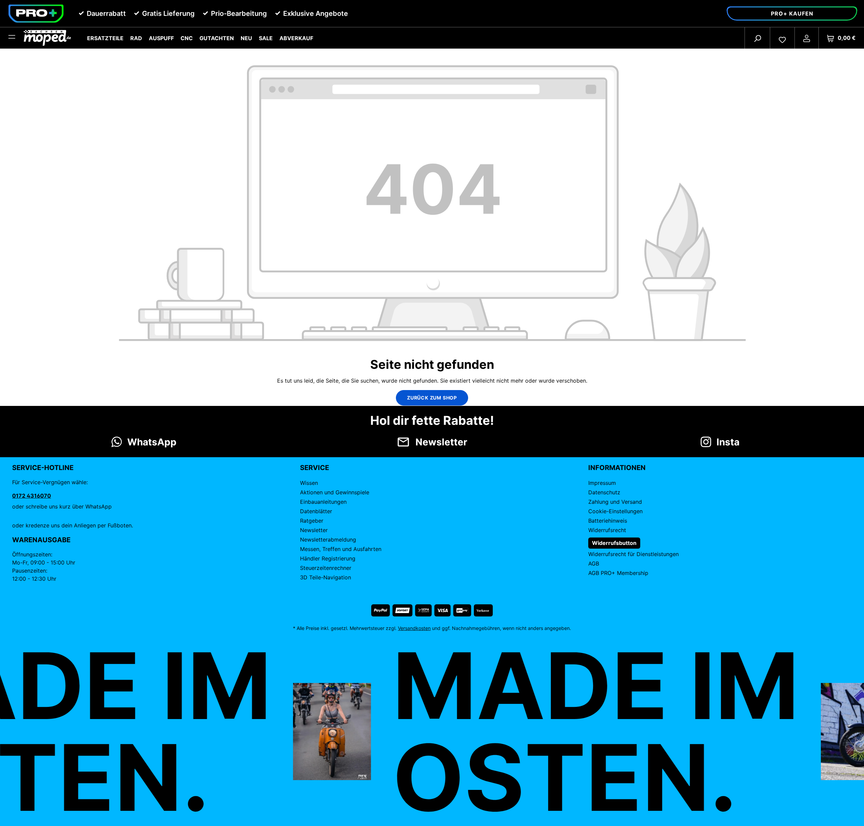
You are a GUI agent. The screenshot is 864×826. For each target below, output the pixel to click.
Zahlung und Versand (615, 501)
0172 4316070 (31, 495)
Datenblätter (316, 511)
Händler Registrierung (327, 558)
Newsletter (314, 530)
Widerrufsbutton (614, 543)
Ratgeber (311, 520)
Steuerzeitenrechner (325, 568)
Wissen (309, 482)
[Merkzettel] (782, 38)
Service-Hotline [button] (43, 468)
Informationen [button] (617, 468)
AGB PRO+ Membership (618, 573)
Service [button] (314, 468)
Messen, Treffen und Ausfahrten (340, 549)
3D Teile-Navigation (325, 577)
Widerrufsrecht (607, 530)
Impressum (602, 482)
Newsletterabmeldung (328, 539)
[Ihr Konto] (806, 38)
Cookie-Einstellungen (615, 511)
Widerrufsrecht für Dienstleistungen (633, 554)
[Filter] (12, 38)
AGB (593, 563)
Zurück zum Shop (432, 398)
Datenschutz (604, 492)
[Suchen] (757, 38)
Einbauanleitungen (323, 501)
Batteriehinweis (607, 520)
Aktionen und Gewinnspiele (334, 492)
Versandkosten (414, 628)
